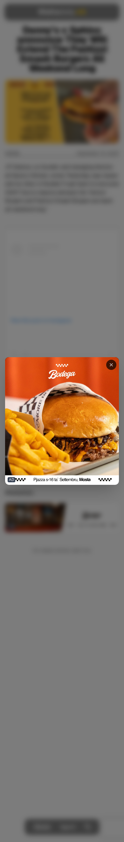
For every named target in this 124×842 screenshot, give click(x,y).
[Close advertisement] (111, 365)
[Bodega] (62, 421)
